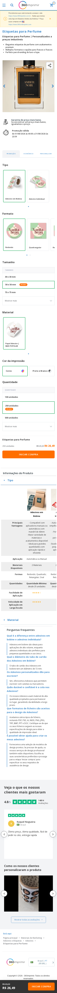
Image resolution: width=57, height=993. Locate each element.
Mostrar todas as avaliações (27, 919)
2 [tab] (30, 255)
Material (13, 620)
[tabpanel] (14, 186)
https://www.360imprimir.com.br (20, 16)
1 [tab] (28, 206)
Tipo (10, 480)
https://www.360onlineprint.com (20, 24)
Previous (4, 86)
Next (53, 86)
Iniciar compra (28, 454)
